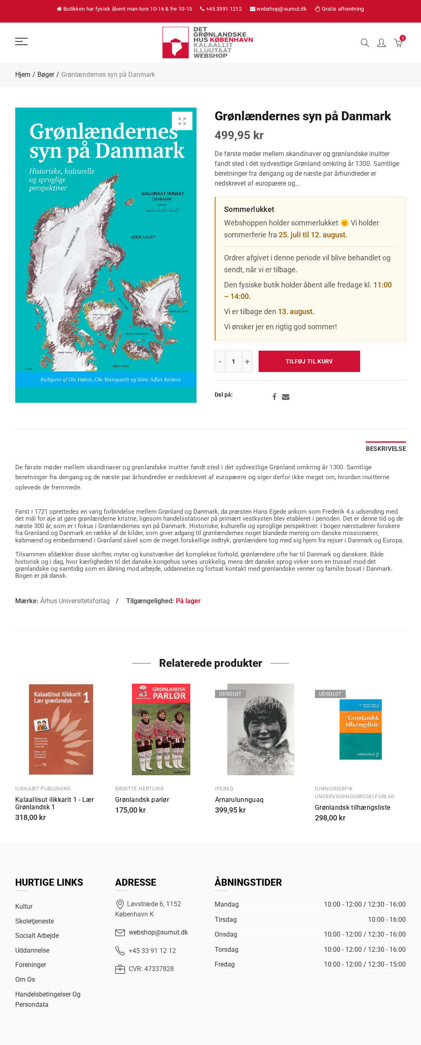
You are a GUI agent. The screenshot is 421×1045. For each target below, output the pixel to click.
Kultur (23, 906)
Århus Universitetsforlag (75, 601)
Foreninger (30, 965)
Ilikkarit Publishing (43, 789)
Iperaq (224, 789)
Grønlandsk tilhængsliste (352, 807)
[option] (106, 255)
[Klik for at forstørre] (182, 121)
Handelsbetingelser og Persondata (48, 999)
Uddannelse (32, 950)
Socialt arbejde (37, 935)
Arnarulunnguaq (239, 800)
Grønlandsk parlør (142, 800)
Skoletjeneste (34, 921)
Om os (25, 979)
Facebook (274, 397)
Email (285, 397)
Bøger (45, 74)
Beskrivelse (386, 449)
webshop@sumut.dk (158, 932)
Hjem (22, 74)
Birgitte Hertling (139, 789)
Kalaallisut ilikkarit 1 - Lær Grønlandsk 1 (54, 803)
